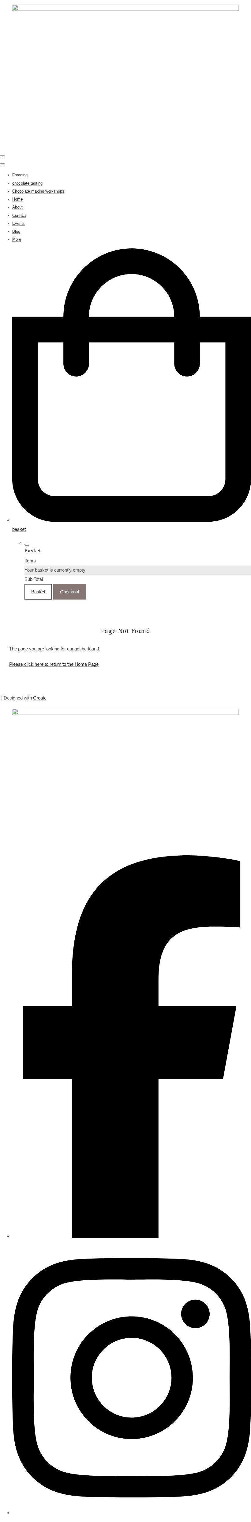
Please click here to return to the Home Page (54, 664)
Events (18, 223)
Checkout (69, 591)
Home (17, 199)
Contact (19, 215)
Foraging (20, 175)
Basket (38, 591)
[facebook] (131, 1236)
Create (40, 697)
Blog (16, 231)
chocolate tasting (27, 183)
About (17, 207)
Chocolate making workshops (38, 191)
